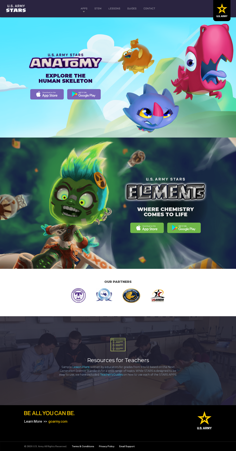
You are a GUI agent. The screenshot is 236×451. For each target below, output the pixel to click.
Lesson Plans (80, 367)
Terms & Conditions (83, 446)
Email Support (127, 446)
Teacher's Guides (111, 374)
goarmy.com (57, 421)
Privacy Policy (106, 446)
